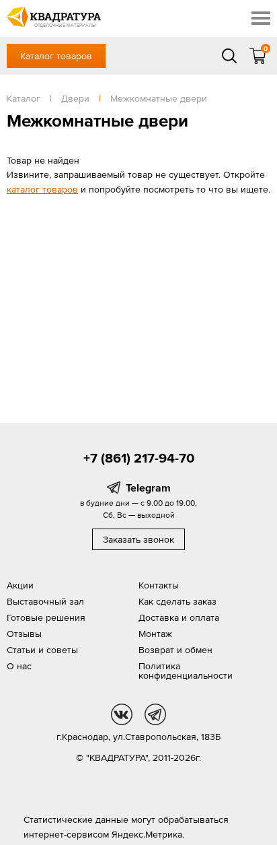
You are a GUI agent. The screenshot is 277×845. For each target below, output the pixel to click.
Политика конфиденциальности (185, 671)
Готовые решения (46, 617)
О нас (19, 666)
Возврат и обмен (175, 649)
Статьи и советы (42, 649)
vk (121, 714)
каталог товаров (42, 189)
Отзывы (24, 633)
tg (155, 714)
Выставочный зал (45, 601)
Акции (20, 585)
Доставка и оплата (178, 617)
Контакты (158, 585)
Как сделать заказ (177, 601)
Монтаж (155, 633)
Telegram (148, 487)
